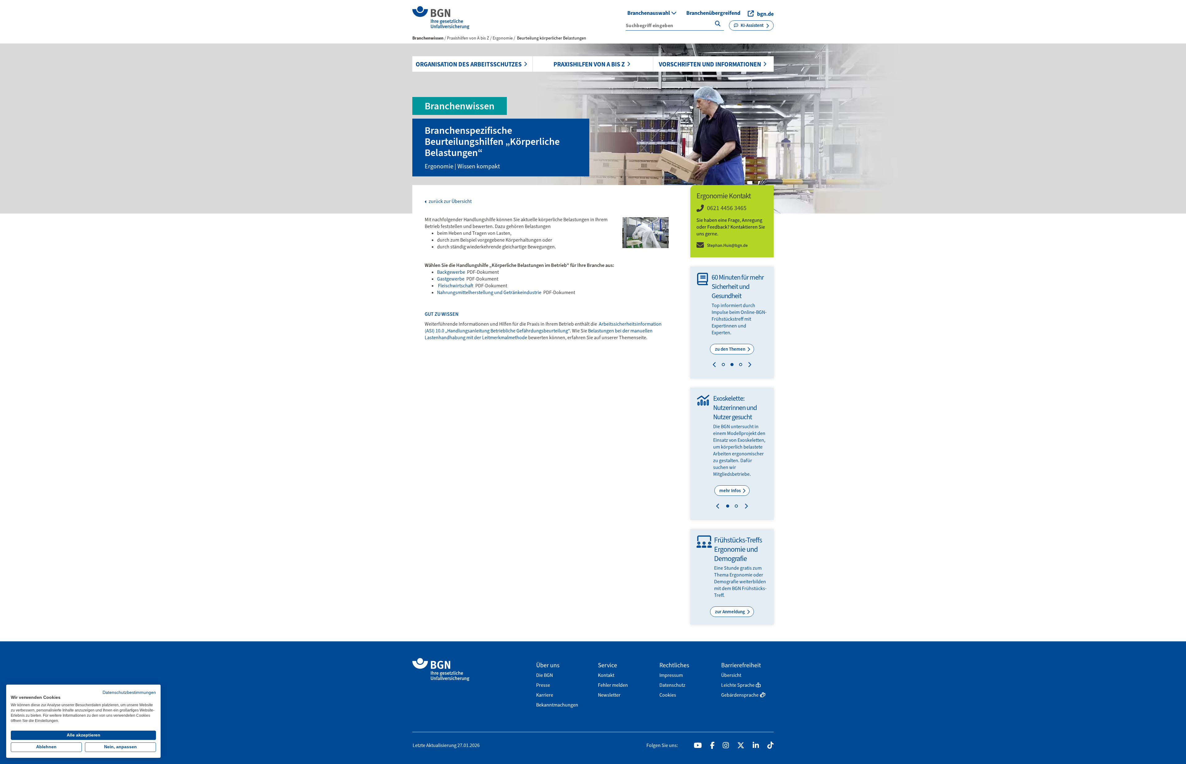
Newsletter (609, 695)
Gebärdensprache (740, 695)
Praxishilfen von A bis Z (589, 64)
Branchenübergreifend (713, 13)
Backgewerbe (451, 272)
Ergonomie (503, 38)
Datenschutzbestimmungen (129, 692)
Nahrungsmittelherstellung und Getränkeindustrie (489, 292)
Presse (543, 685)
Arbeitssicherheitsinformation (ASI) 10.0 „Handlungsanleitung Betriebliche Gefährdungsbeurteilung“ (543, 327)
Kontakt (606, 675)
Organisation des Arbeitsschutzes (469, 64)
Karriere (544, 695)
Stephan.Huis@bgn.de (727, 245)
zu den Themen (730, 349)
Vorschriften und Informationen (710, 64)
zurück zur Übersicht (450, 201)
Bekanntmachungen (557, 705)
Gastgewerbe (451, 279)
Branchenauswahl (649, 13)
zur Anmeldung (730, 612)
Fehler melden (613, 685)
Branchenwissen (428, 38)
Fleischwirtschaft (455, 285)
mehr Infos (730, 491)
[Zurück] (716, 365)
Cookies (667, 695)
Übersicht (731, 675)
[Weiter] (748, 365)
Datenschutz (672, 685)
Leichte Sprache (738, 685)
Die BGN (544, 675)
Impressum (671, 675)
